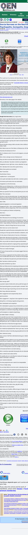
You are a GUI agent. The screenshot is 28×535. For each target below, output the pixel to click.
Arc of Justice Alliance (17, 441)
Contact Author (6, 473)
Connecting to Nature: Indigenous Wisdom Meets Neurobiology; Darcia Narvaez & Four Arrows (16, 499)
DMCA (23, 74)
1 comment (8, 28)
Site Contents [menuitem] (21, 15)
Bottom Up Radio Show (17, 445)
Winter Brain (14, 454)
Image (11, 74)
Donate (19, 489)
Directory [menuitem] (13, 15)
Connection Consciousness (12, 460)
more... (16, 457)
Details (20, 74)
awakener (19, 451)
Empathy (19, 460)
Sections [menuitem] (4, 15)
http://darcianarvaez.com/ (6, 97)
